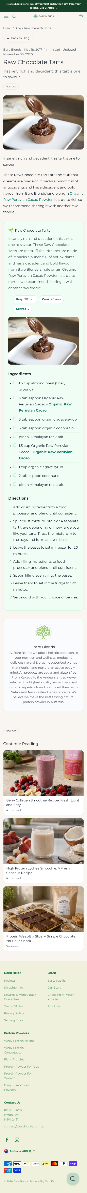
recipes (11, 86)
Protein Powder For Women (18, 1076)
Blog (18, 28)
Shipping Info (13, 987)
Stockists (54, 1006)
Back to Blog (18, 38)
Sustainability (57, 980)
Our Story (55, 987)
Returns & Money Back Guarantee (20, 997)
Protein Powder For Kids (21, 1066)
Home (7, 28)
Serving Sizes (13, 1020)
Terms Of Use (13, 1006)
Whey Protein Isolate (19, 1041)
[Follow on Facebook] (7, 1140)
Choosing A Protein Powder (61, 997)
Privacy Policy (14, 1013)
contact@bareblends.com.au (24, 1126)
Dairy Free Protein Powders (17, 1087)
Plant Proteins (14, 1059)
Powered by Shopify (42, 1181)
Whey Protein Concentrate (14, 1050)
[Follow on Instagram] (17, 1140)
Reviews (10, 980)
